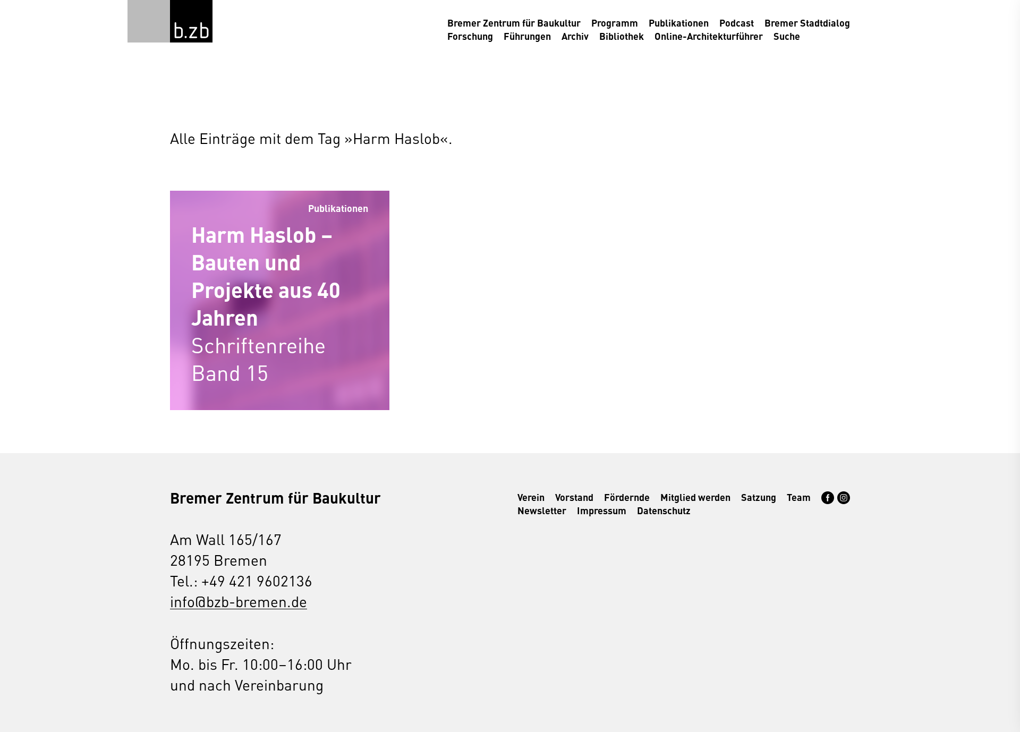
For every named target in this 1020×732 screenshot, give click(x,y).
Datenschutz (664, 510)
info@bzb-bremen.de (238, 601)
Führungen (527, 35)
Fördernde (627, 497)
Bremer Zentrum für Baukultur (514, 22)
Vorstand (574, 497)
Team (799, 497)
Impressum (601, 510)
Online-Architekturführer (708, 35)
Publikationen (679, 22)
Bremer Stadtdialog (807, 22)
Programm (614, 22)
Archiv (575, 35)
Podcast (736, 22)
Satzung (758, 497)
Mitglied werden (695, 497)
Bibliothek (621, 35)
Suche (787, 35)
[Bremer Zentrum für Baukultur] (191, 21)
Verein (531, 497)
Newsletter (541, 510)
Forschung (470, 35)
